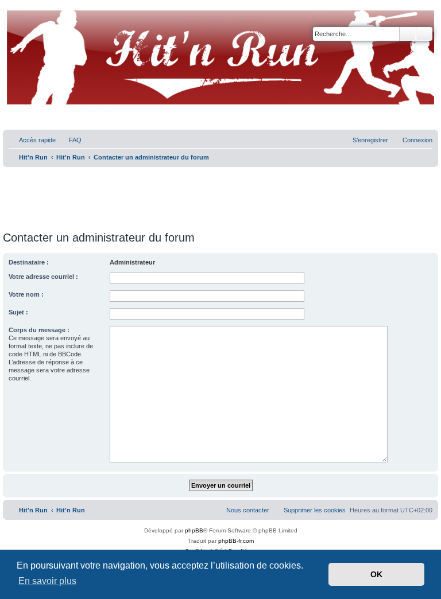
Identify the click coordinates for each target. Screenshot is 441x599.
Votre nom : (26, 294)
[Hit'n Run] (12, 12)
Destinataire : (29, 262)
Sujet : (18, 312)
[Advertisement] (220, 195)
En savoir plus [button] (47, 581)
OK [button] (376, 574)
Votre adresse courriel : (43, 276)
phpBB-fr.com (236, 541)
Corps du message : (39, 329)
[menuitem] (70, 140)
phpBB (194, 530)
